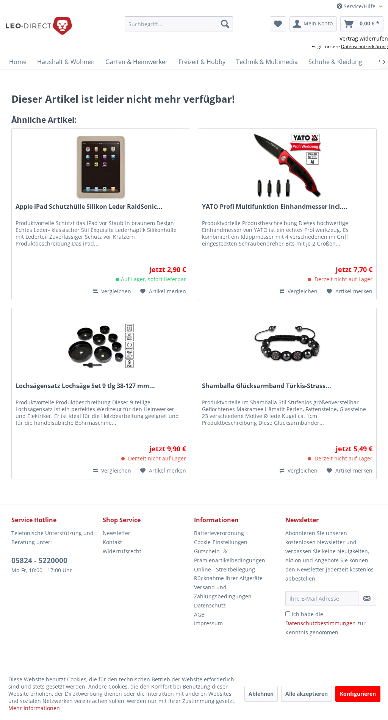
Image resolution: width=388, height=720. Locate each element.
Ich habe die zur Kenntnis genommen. (325, 623)
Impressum (208, 623)
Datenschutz (210, 605)
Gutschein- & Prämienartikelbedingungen (229, 556)
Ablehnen (261, 693)
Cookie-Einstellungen (220, 542)
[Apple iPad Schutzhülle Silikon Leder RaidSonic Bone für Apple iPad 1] (101, 167)
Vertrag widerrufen (364, 38)
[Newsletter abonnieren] (367, 598)
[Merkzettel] (278, 23)
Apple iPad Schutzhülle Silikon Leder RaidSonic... (89, 207)
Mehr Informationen (34, 708)
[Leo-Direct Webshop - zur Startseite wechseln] (39, 25)
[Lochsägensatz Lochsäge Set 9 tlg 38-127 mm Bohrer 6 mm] (101, 346)
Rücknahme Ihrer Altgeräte (228, 578)
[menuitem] (179, 23)
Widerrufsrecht (122, 551)
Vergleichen (115, 291)
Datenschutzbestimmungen (320, 623)
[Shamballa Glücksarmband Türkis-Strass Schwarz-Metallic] (287, 346)
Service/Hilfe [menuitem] (359, 6)
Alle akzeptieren (306, 693)
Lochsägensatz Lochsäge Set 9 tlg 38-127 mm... (85, 386)
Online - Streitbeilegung (224, 569)
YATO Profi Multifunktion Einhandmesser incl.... (274, 207)
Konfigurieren (358, 693)
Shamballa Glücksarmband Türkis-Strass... (266, 386)
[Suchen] (225, 23)
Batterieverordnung (219, 533)
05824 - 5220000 (39, 560)
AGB (199, 614)
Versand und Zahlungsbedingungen (223, 592)
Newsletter (116, 533)
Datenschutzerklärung (364, 46)
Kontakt (112, 542)
